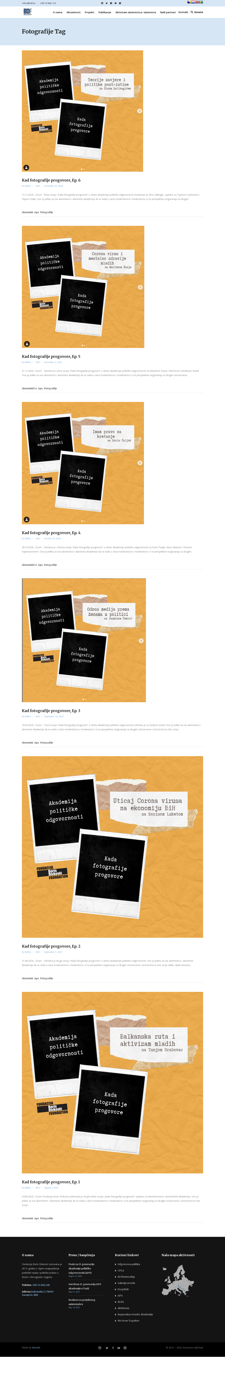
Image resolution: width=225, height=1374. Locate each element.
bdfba (28, 186)
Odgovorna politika (129, 1264)
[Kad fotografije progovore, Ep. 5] (112, 287)
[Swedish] (201, 3)
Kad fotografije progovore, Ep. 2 (51, 946)
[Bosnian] (189, 3)
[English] (197, 3)
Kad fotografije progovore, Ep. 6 (51, 180)
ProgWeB (123, 1289)
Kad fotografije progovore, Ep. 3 (51, 710)
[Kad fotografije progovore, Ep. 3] (112, 640)
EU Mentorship (126, 1276)
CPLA (121, 1270)
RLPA (121, 1301)
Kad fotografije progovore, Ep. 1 (51, 1182)
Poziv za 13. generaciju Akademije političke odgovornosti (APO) (81, 1268)
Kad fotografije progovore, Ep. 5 (51, 356)
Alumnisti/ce (29, 388)
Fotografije (46, 212)
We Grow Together (128, 1320)
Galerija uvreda (126, 1283)
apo (36, 212)
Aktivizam (123, 1308)
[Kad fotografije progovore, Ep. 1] (112, 1082)
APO (38, 186)
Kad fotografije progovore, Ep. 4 (51, 533)
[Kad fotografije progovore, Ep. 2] (112, 847)
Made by (31, 1347)
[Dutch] (193, 3)
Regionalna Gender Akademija (135, 1314)
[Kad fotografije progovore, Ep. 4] (112, 463)
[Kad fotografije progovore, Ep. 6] (112, 111)
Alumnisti (27, 212)
